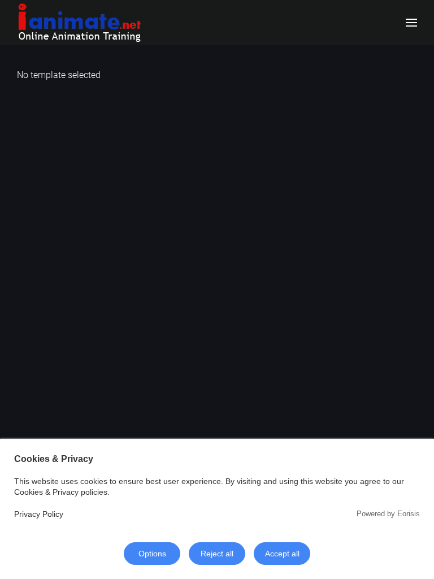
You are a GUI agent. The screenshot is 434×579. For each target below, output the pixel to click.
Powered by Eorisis (388, 513)
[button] (411, 22)
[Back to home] (79, 22)
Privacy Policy (38, 513)
